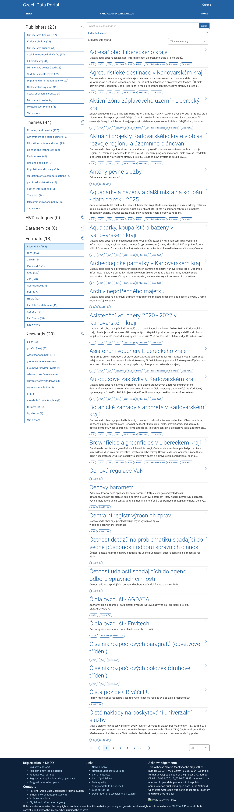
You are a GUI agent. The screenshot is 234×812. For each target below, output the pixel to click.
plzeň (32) (33, 341)
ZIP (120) (32, 279)
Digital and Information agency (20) (47, 80)
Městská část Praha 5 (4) (41, 106)
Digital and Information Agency (47, 802)
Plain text (173, 64)
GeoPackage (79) (37, 285)
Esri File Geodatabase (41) (42, 305)
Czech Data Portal (41, 4)
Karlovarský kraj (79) (39, 41)
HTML (139, 64)
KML (130, 64)
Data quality (99, 782)
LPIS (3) (31, 393)
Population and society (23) (43, 169)
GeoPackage (129, 92)
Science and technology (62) (43, 149)
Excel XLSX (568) (37, 246)
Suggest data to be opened (44, 782)
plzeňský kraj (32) (37, 348)
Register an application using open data (52, 778)
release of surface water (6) (43, 374)
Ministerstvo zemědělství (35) (44, 67)
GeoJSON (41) (35, 311)
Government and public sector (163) (47, 136)
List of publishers (102, 778)
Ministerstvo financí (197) (42, 35)
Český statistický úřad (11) (42, 87)
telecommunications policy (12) (45, 201)
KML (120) (33, 272)
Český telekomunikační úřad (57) (46, 54)
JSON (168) (34, 259)
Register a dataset (39, 766)
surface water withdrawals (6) (44, 380)
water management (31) (41, 354)
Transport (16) (35, 195)
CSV (109, 64)
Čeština (206, 4)
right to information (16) (41, 188)
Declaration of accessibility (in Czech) (114, 793)
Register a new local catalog (45, 770)
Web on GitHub (100, 789)
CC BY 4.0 (177, 806)
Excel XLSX (187, 64)
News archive (99, 766)
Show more (33, 113)
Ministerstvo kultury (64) (41, 48)
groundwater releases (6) (41, 361)
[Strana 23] (157, 748)
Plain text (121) (36, 266)
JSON (100, 64)
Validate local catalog (41, 774)
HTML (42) (33, 298)
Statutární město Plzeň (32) (43, 74)
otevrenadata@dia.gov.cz (52, 794)
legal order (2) (35, 413)
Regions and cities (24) (40, 162)
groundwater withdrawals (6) (43, 367)
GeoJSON (120, 64)
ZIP (92, 64)
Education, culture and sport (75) (46, 143)
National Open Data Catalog (108, 770)
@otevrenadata (41, 798)
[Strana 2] (149, 748)
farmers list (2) (35, 406)
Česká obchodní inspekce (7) (43, 93)
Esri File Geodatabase (155, 64)
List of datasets (101, 774)
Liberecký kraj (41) (37, 61)
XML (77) (32, 292)
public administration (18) (42, 182)
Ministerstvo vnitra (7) (40, 100)
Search (204, 26)
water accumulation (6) (40, 387)
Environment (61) (37, 156)
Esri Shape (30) (36, 318)
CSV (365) (33, 253)
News (29, 13)
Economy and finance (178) (43, 130)
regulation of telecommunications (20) (49, 175)
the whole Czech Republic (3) (43, 400)
